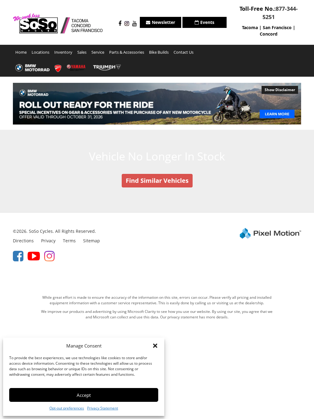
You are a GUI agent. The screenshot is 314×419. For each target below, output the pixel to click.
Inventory (63, 52)
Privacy (48, 241)
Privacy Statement (102, 408)
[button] (155, 346)
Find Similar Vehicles (157, 180)
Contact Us (183, 52)
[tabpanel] (157, 104)
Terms (69, 241)
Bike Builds (159, 52)
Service (97, 52)
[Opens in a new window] (118, 24)
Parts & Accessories (126, 52)
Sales (81, 52)
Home (21, 52)
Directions (23, 241)
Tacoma (250, 27)
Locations (40, 52)
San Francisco (277, 27)
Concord (269, 34)
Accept (84, 395)
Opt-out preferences (66, 408)
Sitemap (91, 241)
